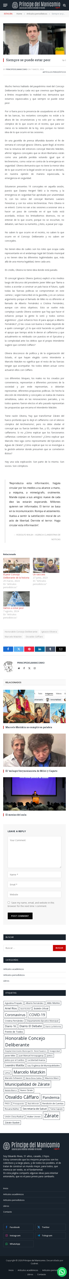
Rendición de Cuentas (53, 1103)
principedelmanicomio (16, 69)
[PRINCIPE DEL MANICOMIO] (31, 1149)
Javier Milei (10, 1055)
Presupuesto (18, 1103)
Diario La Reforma (53, 1026)
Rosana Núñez (12, 1108)
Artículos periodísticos (54, 72)
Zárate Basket (12, 1122)
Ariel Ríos (11, 1008)
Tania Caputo (56, 1109)
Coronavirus (15, 1014)
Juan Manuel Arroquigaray (31, 1055)
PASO (7, 1103)
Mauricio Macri (52, 1078)
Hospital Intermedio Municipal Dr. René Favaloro (25, 1051)
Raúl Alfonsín (33, 1103)
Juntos (50, 1055)
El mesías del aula (15, 814)
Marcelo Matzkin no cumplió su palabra (28, 727)
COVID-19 (37, 1014)
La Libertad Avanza (36, 1060)
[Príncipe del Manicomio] (36, 5)
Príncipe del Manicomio (34, 1260)
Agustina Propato (13, 1003)
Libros (6, 980)
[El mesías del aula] (34, 793)
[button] (62, 1272)
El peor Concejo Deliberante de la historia (16, 576)
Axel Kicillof (25, 1008)
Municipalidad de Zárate (27, 1084)
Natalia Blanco (11, 1090)
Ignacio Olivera (49, 631)
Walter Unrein (34, 1116)
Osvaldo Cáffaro (34, 636)
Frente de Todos (14, 1031)
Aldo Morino (53, 1003)
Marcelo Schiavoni (13, 1078)
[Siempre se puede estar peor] (34, 39)
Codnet (34, 1263)
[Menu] (5, 5)
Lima (7, 1072)
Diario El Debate (30, 1026)
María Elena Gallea (34, 1078)
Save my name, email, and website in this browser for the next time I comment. (31, 904)
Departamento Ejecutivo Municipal (42, 1020)
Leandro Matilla (14, 1065)
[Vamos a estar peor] (16, 598)
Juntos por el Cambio (14, 1060)
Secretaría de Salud (35, 1108)
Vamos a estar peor (13, 607)
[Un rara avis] (46, 565)
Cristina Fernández (14, 1020)
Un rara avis (39, 574)
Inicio (5, 1188)
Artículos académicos (13, 969)
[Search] (64, 5)
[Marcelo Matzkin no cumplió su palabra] (34, 706)
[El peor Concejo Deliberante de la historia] (16, 565)
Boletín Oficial (41, 1008)
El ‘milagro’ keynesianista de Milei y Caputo (31, 770)
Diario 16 (10, 1026)
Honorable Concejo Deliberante (21, 631)
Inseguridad (55, 1051)
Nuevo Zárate (26, 1090)
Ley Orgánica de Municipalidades (43, 1065)
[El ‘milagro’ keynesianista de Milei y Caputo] (34, 750)
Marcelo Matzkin (13, 636)
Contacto (7, 1211)
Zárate (51, 1115)
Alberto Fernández (34, 1003)
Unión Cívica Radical (14, 1116)
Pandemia (51, 1097)
